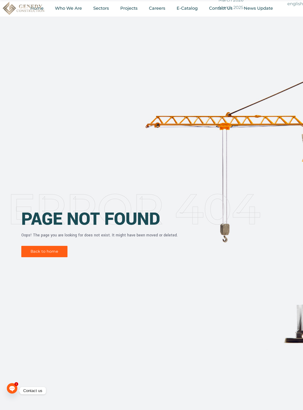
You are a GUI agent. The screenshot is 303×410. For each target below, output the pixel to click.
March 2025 (231, 7)
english (295, 3)
